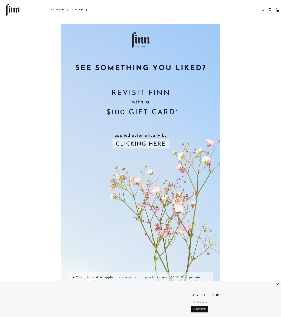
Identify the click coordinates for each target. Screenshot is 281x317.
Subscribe (199, 309)
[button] (270, 10)
